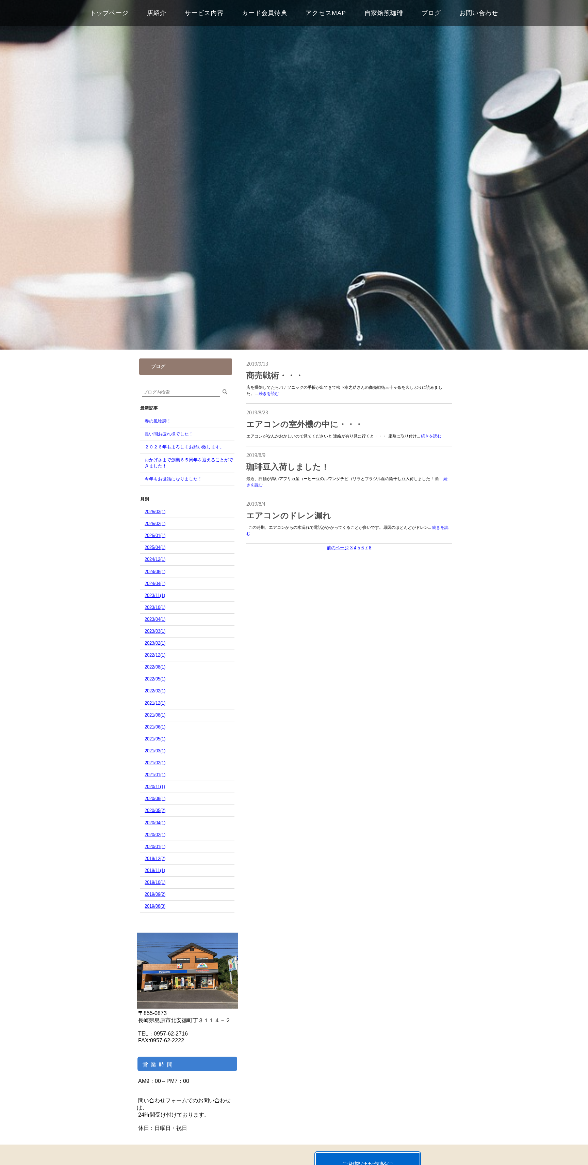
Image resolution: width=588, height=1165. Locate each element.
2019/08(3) (155, 906)
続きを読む (269, 393)
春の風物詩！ (158, 421)
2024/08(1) (155, 571)
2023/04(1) (155, 619)
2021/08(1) (155, 715)
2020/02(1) (155, 834)
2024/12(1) (155, 559)
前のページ (338, 547)
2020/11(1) (155, 786)
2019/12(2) (155, 858)
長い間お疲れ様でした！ (169, 433)
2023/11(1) (155, 595)
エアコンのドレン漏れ (288, 515)
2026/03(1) (155, 511)
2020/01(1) (155, 846)
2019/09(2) (155, 894)
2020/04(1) (155, 822)
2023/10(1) (155, 607)
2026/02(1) (155, 523)
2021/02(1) (155, 762)
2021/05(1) (155, 738)
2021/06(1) (155, 727)
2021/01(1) (155, 774)
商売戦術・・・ (275, 375)
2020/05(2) (155, 810)
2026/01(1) (155, 535)
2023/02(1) (155, 643)
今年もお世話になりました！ (173, 478)
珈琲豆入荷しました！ (287, 466)
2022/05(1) (155, 678)
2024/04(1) (155, 583)
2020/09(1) (155, 798)
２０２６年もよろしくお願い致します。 (184, 446)
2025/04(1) (155, 547)
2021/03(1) (155, 750)
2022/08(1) (155, 667)
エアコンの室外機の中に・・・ (304, 424)
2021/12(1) (155, 703)
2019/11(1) (155, 870)
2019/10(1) (155, 882)
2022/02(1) (155, 690)
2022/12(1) (155, 655)
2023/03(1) (155, 631)
